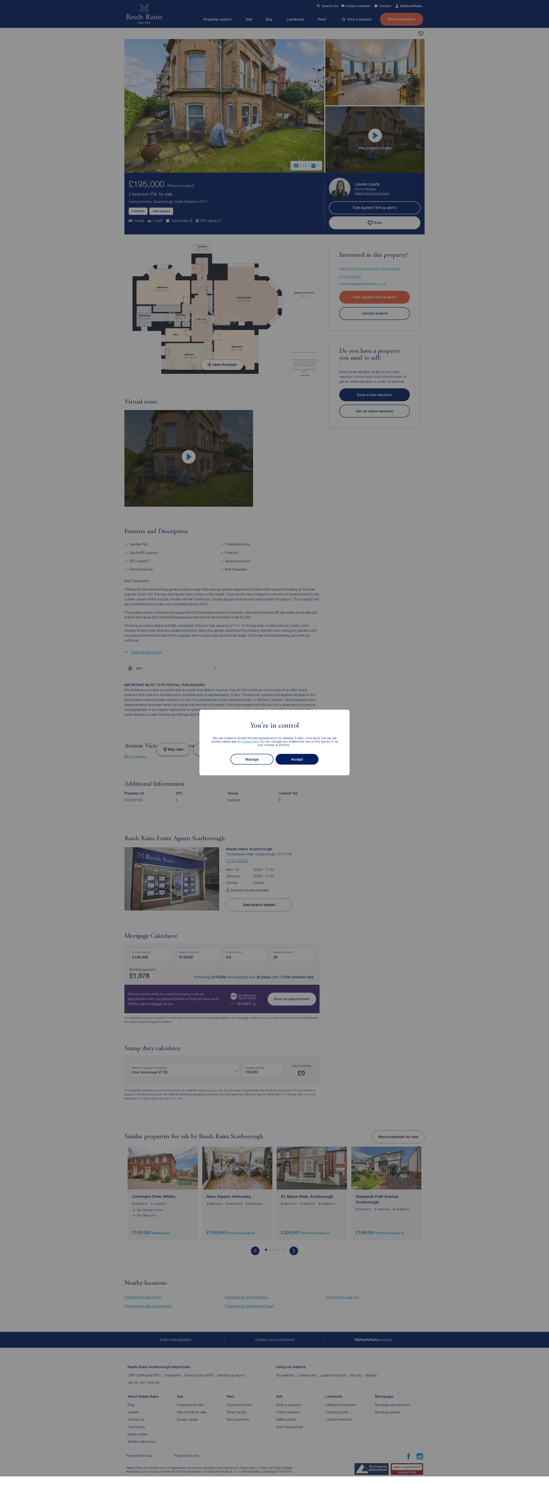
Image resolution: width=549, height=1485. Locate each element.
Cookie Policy (250, 741)
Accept (297, 759)
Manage (252, 759)
